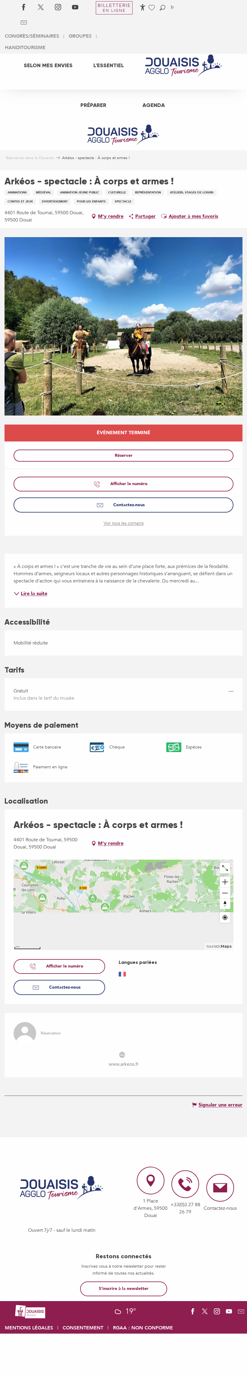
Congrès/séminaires (32, 36)
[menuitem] (48, 65)
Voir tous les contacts (124, 523)
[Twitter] (40, 7)
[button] (162, 7)
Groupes (80, 36)
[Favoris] (152, 7)
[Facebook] (23, 7)
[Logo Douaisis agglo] (30, 1311)
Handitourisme (25, 47)
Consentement (83, 1328)
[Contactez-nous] (23, 22)
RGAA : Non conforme (143, 1328)
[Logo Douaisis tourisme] (61, 1188)
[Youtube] (75, 7)
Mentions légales (29, 1328)
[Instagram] (58, 7)
